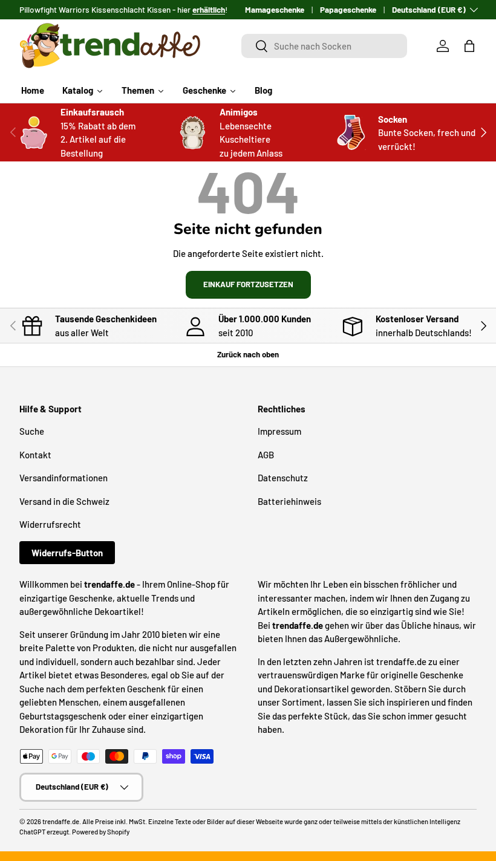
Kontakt (35, 454)
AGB (266, 454)
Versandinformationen (63, 477)
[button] (469, 46)
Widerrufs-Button (67, 552)
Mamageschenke (274, 9)
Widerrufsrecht (50, 524)
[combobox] (324, 46)
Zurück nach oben (248, 354)
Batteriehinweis (289, 501)
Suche (31, 431)
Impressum (279, 431)
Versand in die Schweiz (64, 501)
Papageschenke (348, 9)
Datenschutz (283, 477)
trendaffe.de (60, 821)
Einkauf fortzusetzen (248, 284)
